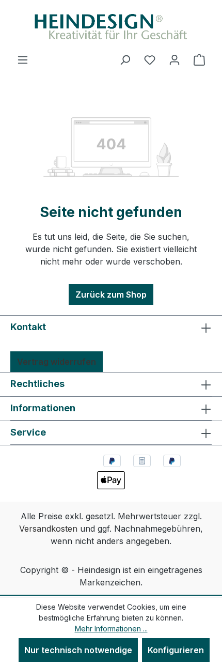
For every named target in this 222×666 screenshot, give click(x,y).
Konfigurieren (176, 650)
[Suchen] (125, 59)
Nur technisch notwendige (78, 650)
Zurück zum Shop (111, 294)
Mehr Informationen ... (111, 628)
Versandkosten (48, 528)
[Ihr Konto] (174, 59)
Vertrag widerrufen (56, 362)
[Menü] (22, 59)
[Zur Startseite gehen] (111, 26)
